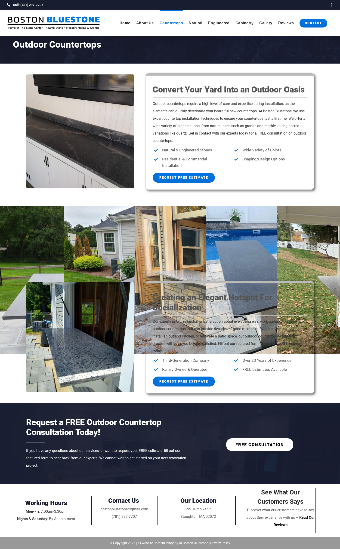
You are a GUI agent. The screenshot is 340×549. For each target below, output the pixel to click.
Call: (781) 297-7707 (28, 5)
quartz (181, 133)
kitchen (188, 336)
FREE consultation (272, 133)
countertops (176, 103)
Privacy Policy (220, 543)
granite (250, 126)
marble (270, 126)
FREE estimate (291, 343)
